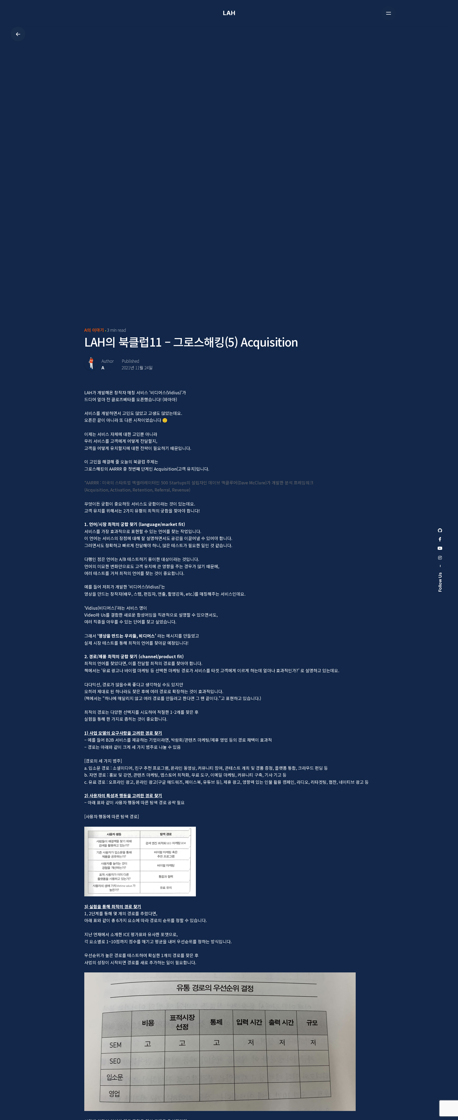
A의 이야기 (94, 330)
